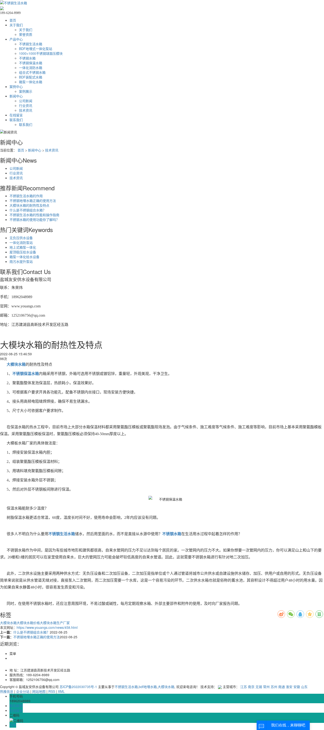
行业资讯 (25, 105)
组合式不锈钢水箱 (32, 72)
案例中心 (16, 86)
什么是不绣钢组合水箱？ (27, 210)
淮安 (289, 686)
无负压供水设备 (21, 237)
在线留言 (16, 115)
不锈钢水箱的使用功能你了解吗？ (34, 219)
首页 (12, 20)
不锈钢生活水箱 (30, 43)
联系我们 (16, 119)
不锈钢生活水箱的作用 (26, 195)
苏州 (274, 686)
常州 (266, 686)
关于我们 (16, 25)
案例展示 (25, 91)
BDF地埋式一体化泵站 (35, 48)
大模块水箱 (8, 622)
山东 (304, 686)
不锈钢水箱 (27, 58)
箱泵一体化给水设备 (24, 256)
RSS (51, 691)
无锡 (258, 686)
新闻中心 (16, 96)
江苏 (243, 686)
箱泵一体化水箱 (30, 81)
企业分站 (22, 691)
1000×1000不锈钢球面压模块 (41, 53)
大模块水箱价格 (28, 622)
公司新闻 (25, 100)
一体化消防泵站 (21, 242)
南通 (281, 686)
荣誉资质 (25, 34)
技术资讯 (25, 110)
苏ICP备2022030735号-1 (78, 686)
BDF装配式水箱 (30, 77)
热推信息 (6, 691)
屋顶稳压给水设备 (22, 252)
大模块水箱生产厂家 (55, 622)
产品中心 (16, 39)
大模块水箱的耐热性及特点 (29, 205)
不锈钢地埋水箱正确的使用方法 (32, 200)
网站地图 (39, 691)
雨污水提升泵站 (21, 261)
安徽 (296, 686)
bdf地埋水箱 (148, 686)
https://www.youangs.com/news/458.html (47, 627)
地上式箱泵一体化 (22, 247)
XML (61, 691)
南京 (251, 686)
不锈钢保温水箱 (30, 62)
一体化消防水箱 (30, 67)
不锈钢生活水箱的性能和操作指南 (34, 214)
